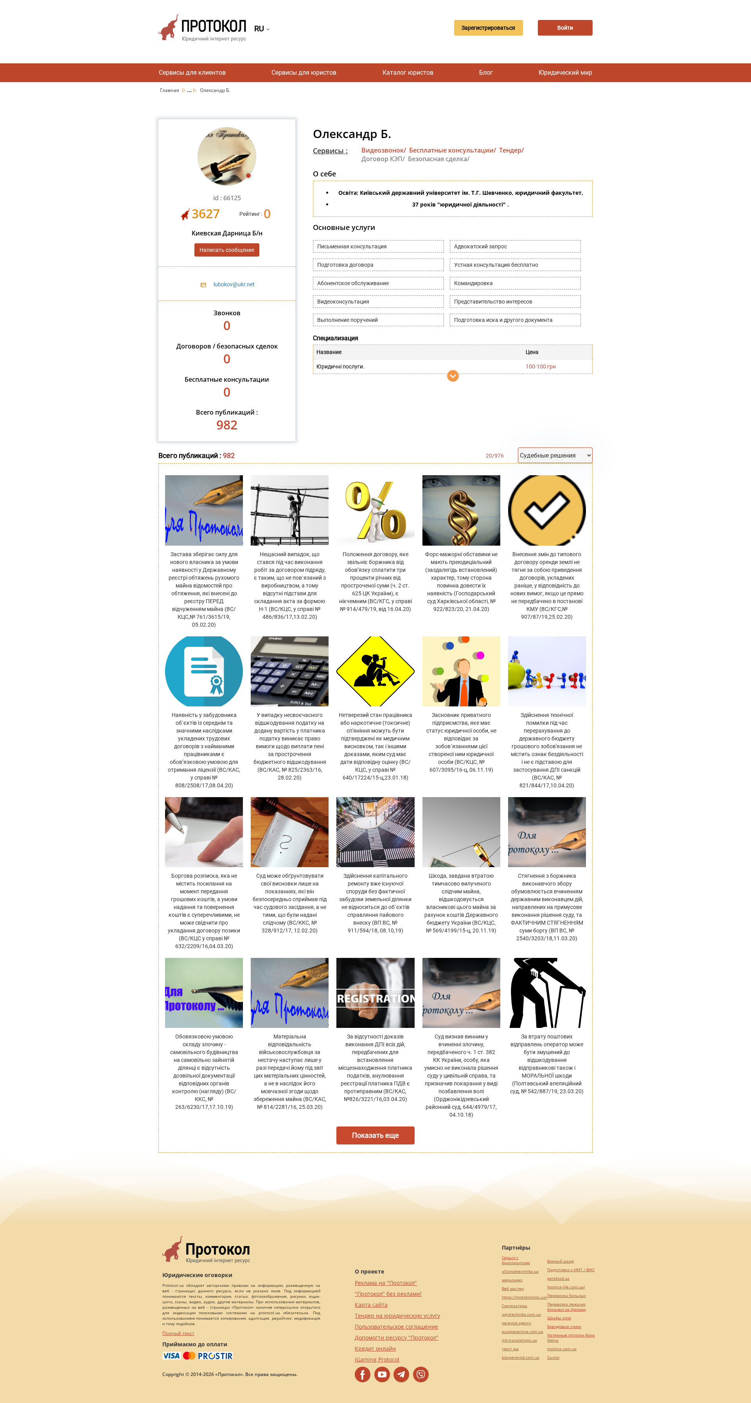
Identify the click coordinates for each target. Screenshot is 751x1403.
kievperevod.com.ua (520, 1357)
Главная (170, 90)
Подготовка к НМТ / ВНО (571, 1269)
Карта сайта (371, 1304)
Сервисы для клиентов (192, 72)
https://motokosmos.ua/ (524, 1297)
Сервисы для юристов (303, 72)
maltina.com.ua (562, 1348)
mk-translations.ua (519, 1340)
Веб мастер (513, 1288)
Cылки (553, 1357)
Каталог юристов (408, 72)
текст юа (510, 1348)
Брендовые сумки (564, 1326)
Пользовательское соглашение (396, 1326)
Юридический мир (565, 72)
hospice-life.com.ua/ (566, 1287)
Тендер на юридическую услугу (397, 1315)
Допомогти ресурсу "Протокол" (396, 1337)
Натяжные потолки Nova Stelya (571, 1338)
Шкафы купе (559, 1317)
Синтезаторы (514, 1305)
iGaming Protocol (377, 1359)
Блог (486, 72)
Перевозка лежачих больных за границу (566, 1307)
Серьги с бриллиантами (516, 1260)
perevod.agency (516, 1323)
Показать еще (375, 1135)
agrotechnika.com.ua (521, 1314)
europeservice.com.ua (522, 1331)
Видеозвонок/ (383, 150)
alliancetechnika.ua (520, 1271)
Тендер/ (511, 150)
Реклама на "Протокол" (386, 1282)
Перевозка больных (566, 1295)
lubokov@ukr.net (234, 284)
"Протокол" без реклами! (388, 1293)
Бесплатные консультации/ (452, 150)
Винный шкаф (560, 1261)
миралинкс (512, 1280)
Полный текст (178, 1333)
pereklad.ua (558, 1278)
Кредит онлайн (375, 1348)
